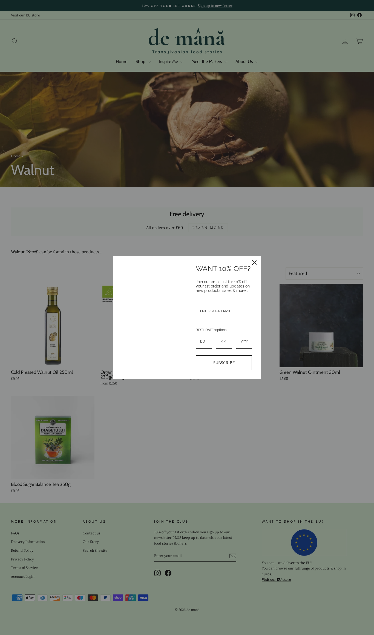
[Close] (254, 262)
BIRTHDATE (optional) (212, 330)
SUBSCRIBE (224, 362)
